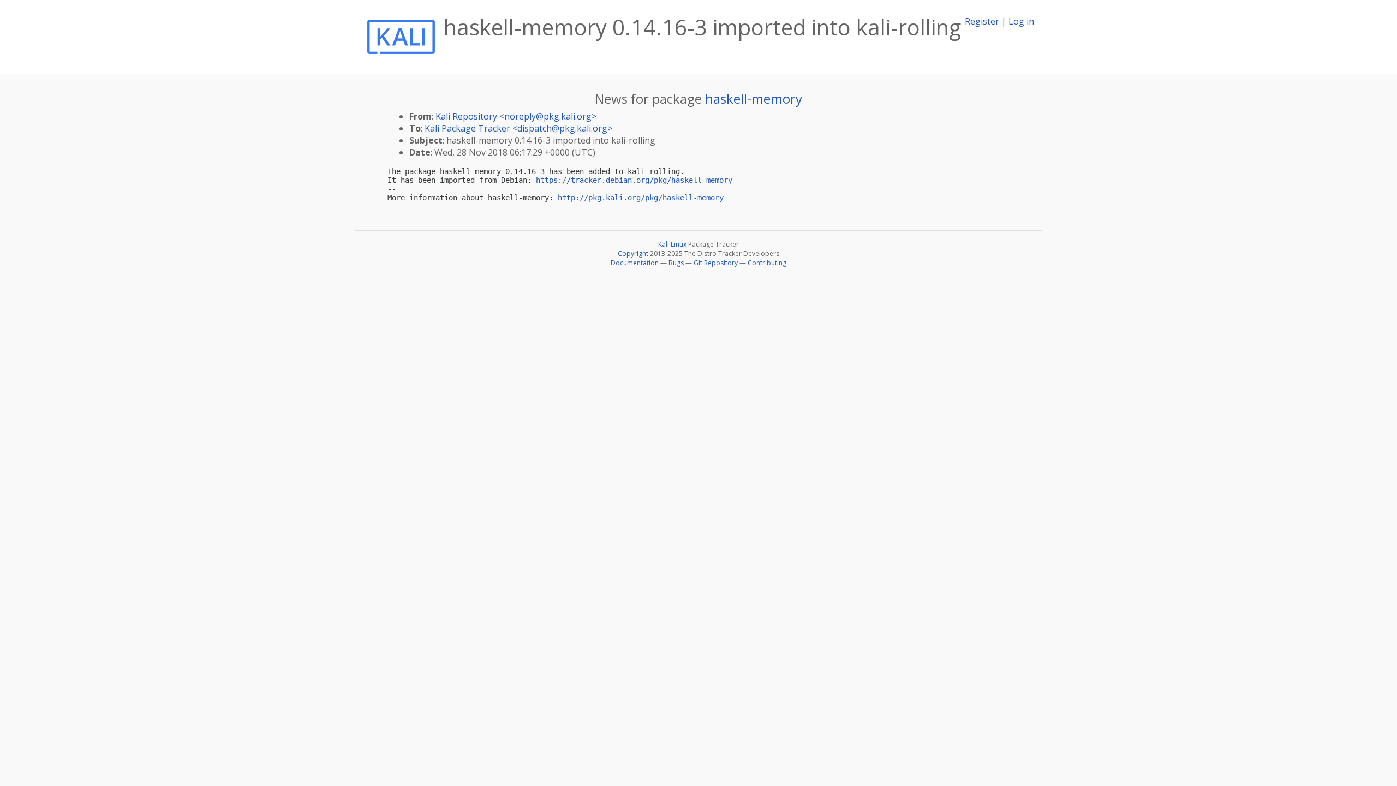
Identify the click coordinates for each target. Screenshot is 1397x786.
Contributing (767, 262)
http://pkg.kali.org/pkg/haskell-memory (641, 197)
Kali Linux (672, 244)
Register (982, 21)
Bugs (676, 262)
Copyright (633, 253)
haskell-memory (753, 99)
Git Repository (716, 262)
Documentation (635, 262)
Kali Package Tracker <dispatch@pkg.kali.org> (518, 128)
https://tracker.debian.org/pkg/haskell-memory (634, 180)
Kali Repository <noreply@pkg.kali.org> (515, 116)
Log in (1021, 21)
